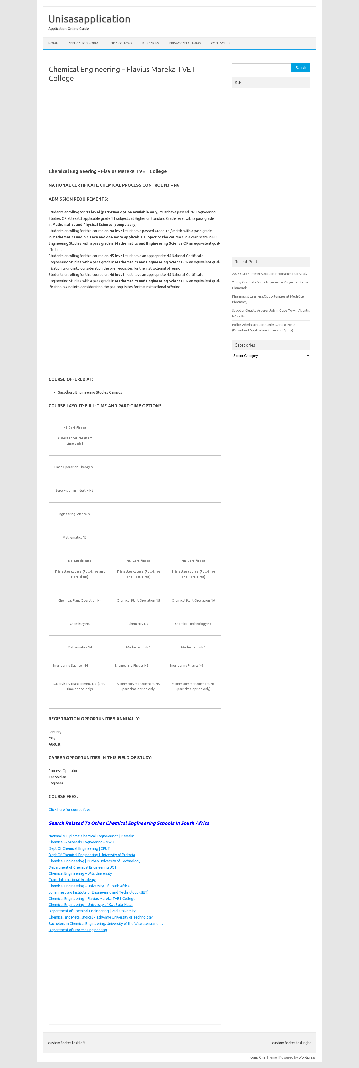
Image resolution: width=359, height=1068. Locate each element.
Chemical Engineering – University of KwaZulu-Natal (91, 905)
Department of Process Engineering (78, 930)
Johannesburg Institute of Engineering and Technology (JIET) (98, 892)
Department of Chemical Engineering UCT (83, 867)
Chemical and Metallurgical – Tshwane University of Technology (101, 917)
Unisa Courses (120, 43)
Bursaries (150, 43)
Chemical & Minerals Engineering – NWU (81, 842)
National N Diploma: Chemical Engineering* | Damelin (91, 836)
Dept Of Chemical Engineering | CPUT (79, 848)
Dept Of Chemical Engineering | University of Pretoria (92, 855)
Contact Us (220, 43)
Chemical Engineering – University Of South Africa (89, 886)
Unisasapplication (89, 18)
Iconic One (257, 1057)
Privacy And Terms (185, 43)
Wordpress (307, 1057)
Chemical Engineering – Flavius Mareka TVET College (92, 899)
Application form (83, 43)
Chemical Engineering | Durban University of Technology (94, 861)
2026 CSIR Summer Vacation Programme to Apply (269, 273)
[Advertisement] (135, 124)
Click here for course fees (70, 809)
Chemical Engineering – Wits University (80, 873)
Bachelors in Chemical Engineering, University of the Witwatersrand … (106, 923)
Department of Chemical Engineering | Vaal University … (94, 911)
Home (53, 43)
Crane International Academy (72, 880)
